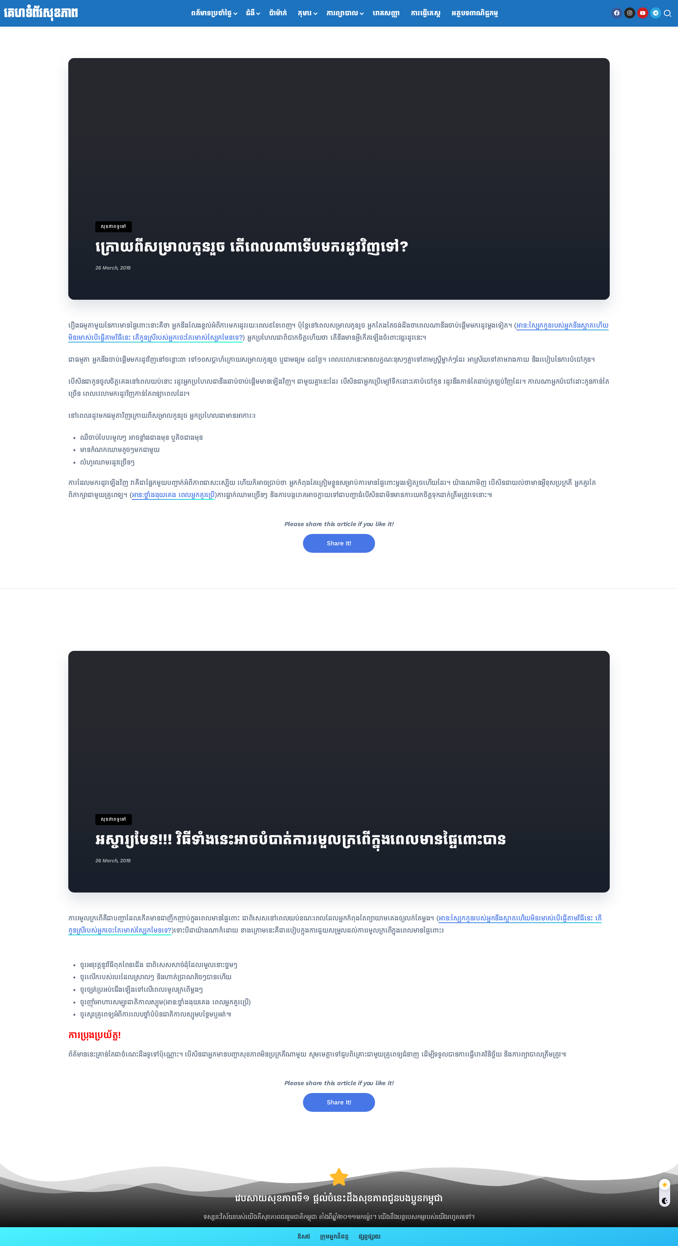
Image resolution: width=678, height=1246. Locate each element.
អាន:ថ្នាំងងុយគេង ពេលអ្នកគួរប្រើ (173, 495)
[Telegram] (655, 12)
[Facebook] (616, 12)
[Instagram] (629, 12)
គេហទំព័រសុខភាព (41, 13)
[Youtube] (642, 12)
